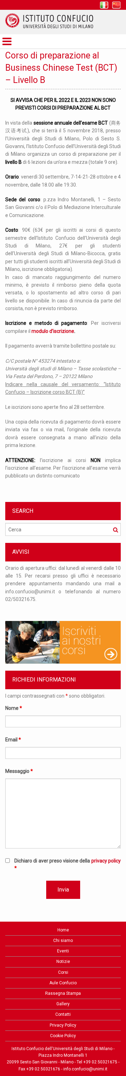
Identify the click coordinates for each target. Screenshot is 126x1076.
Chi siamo (63, 940)
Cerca (115, 529)
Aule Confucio (63, 982)
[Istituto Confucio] (49, 20)
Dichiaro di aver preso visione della (67, 864)
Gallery (63, 1003)
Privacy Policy (63, 1025)
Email (13, 739)
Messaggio (19, 771)
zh (116, 5)
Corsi (63, 972)
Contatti (63, 1014)
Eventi (63, 951)
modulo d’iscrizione (52, 331)
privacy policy (106, 861)
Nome (13, 708)
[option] (63, 587)
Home (63, 930)
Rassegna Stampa (63, 993)
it (104, 5)
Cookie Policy (63, 1035)
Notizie (63, 961)
